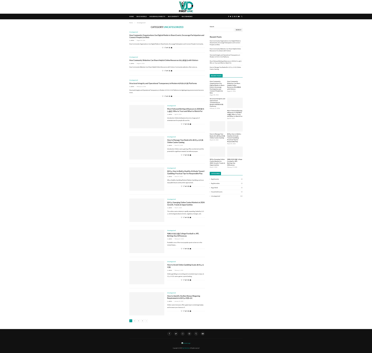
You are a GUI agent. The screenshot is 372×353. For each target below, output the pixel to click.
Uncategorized (226, 196)
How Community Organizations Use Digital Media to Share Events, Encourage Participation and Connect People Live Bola (225, 43)
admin (132, 40)
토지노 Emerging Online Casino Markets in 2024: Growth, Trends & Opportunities (217, 162)
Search (212, 26)
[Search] (242, 16)
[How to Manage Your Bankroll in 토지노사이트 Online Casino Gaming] (146, 147)
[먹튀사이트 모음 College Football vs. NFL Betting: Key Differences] (146, 241)
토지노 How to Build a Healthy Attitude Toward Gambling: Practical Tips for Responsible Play (234, 137)
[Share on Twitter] (167, 48)
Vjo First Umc (185, 348)
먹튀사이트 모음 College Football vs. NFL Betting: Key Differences (234, 162)
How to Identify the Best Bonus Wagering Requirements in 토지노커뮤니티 (183, 297)
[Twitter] (230, 16)
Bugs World (142, 16)
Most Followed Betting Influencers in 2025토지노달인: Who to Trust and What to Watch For (226, 62)
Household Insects (157, 16)
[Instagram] (232, 16)
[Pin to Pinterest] (169, 48)
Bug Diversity (173, 16)
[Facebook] (228, 16)
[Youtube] (238, 16)
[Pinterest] (234, 16)
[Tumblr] (236, 16)
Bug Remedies (187, 16)
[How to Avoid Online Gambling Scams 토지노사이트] (146, 272)
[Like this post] (162, 48)
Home (131, 16)
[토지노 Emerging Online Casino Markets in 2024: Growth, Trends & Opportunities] (146, 210)
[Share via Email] (171, 48)
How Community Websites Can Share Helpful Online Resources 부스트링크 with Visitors (163, 60)
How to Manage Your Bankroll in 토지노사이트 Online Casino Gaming (217, 136)
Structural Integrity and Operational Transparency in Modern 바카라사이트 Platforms (163, 83)
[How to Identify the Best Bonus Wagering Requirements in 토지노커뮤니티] (146, 303)
